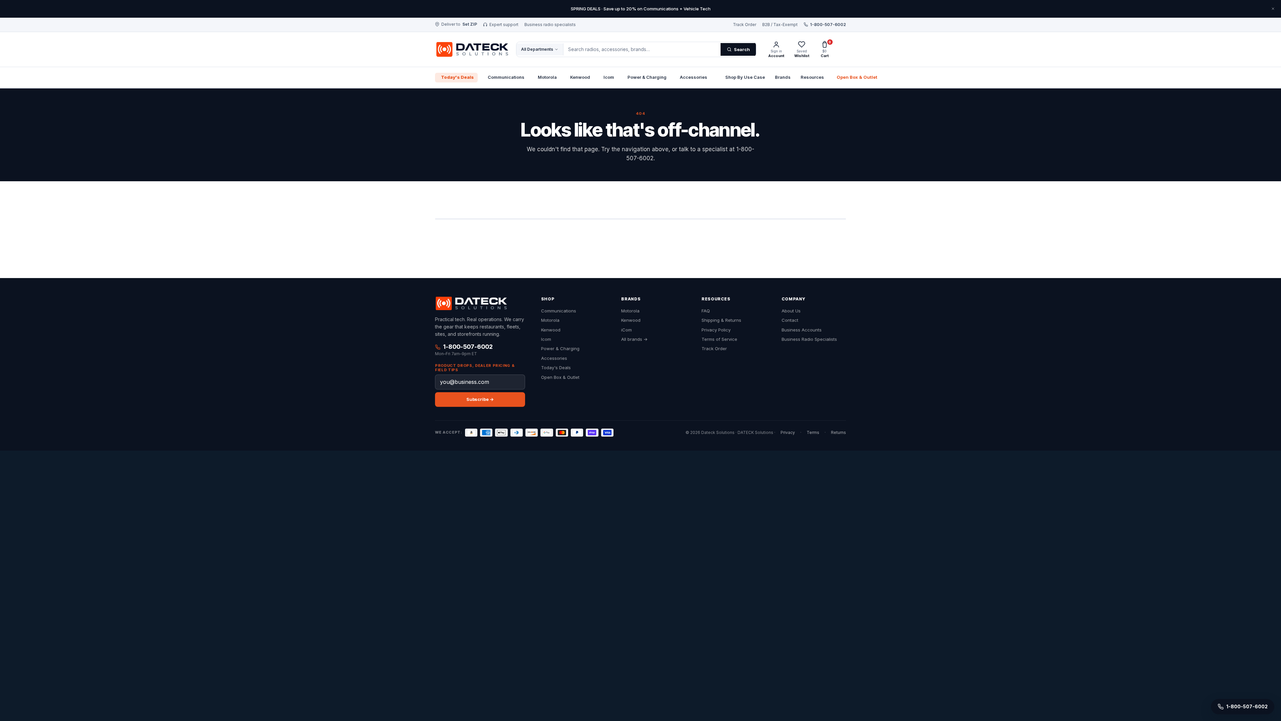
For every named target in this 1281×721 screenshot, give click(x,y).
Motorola (547, 77)
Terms (813, 432)
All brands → (634, 339)
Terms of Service (719, 339)
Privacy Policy (716, 329)
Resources (812, 77)
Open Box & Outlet (857, 77)
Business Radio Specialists (809, 339)
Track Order (744, 24)
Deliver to (459, 24)
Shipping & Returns (721, 320)
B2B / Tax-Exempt (780, 24)
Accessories (693, 77)
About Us (791, 310)
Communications (506, 77)
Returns (838, 432)
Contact (790, 320)
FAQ (706, 310)
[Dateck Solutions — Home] (471, 49)
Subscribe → (480, 399)
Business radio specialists (550, 24)
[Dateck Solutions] (471, 303)
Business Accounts (802, 329)
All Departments (537, 49)
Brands (783, 77)
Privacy (788, 432)
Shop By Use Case (745, 77)
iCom (626, 329)
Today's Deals (457, 77)
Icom (608, 77)
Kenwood (580, 77)
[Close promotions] (1273, 9)
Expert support (503, 24)
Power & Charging (647, 77)
